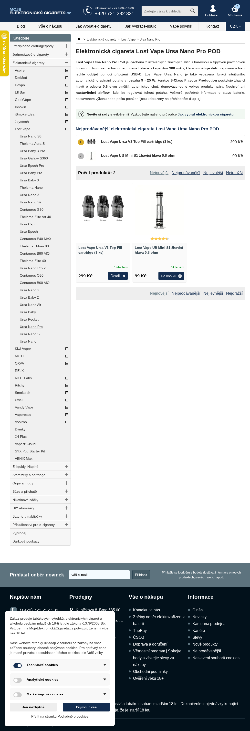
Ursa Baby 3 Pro (32, 151)
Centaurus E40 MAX (35, 239)
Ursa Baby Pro (31, 173)
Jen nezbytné (33, 707)
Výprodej (19, 533)
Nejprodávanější (206, 651)
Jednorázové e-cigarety (30, 54)
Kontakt (212, 26)
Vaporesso (23, 415)
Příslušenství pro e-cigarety (33, 525)
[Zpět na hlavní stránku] (79, 39)
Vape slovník (181, 26)
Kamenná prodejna (209, 624)
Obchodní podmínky (150, 671)
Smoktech (22, 393)
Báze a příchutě (24, 491)
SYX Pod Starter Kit (30, 451)
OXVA (19, 363)
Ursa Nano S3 (31, 136)
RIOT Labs (23, 378)
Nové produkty (205, 644)
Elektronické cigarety (28, 63)
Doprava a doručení (150, 644)
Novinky (199, 617)
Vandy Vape (24, 407)
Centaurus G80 (31, 209)
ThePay (140, 630)
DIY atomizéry (23, 508)
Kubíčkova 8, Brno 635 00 (98, 610)
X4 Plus (21, 437)
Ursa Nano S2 (31, 202)
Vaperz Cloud (25, 444)
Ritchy (19, 385)
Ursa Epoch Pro (32, 165)
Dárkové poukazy (25, 541)
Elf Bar (20, 92)
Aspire (20, 70)
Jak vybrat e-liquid (140, 26)
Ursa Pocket (29, 319)
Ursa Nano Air (30, 305)
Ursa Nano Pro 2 (33, 268)
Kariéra (198, 630)
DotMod (21, 78)
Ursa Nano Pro (31, 327)
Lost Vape (22, 129)
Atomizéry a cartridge (28, 475)
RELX (19, 371)
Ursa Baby (28, 312)
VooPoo (21, 422)
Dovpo (20, 85)
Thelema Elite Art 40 (35, 217)
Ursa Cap (27, 224)
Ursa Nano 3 (29, 195)
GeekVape (23, 100)
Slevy (197, 637)
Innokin (20, 107)
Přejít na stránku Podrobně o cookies (59, 716)
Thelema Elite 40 (33, 261)
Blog (21, 26)
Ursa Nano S (30, 334)
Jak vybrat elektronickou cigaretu (206, 114)
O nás (197, 610)
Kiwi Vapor (23, 349)
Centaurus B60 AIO (35, 283)
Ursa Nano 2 (29, 290)
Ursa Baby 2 (29, 297)
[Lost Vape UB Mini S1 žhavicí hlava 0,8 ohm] (159, 210)
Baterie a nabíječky (27, 516)
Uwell (19, 400)
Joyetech (22, 122)
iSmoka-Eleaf (25, 114)
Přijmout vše (86, 707)
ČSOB (138, 637)
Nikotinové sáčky (25, 500)
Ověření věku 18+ (148, 678)
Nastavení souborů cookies (216, 658)
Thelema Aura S (32, 144)
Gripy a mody (22, 483)
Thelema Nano (31, 187)
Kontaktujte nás (146, 610)
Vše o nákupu (50, 26)
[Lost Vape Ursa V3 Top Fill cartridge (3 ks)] (103, 210)
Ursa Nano (28, 341)
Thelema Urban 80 (34, 246)
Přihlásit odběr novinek (37, 574)
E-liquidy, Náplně (25, 467)
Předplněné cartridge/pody (32, 46)
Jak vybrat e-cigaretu (94, 26)
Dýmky (20, 429)
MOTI (19, 356)
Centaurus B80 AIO (35, 253)
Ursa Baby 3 (29, 180)
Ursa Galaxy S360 (34, 158)
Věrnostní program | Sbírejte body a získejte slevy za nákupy (157, 658)
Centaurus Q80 (31, 275)
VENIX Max (23, 458)
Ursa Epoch (29, 231)
